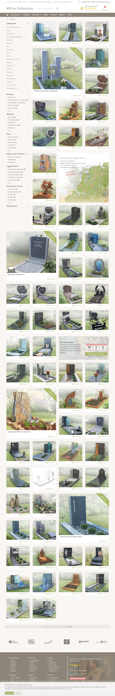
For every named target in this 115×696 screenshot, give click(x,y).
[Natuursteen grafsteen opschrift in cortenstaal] (70, 373)
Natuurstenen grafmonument (16, 274)
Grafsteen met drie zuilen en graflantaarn (46, 91)
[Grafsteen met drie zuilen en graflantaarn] (57, 73)
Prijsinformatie (34, 669)
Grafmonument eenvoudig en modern (71, 537)
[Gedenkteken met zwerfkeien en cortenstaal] (97, 399)
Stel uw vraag (52, 665)
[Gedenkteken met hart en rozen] (44, 215)
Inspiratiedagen (53, 669)
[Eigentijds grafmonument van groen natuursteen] (70, 241)
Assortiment (15, 15)
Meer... (10, 111)
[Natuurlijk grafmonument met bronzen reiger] (44, 163)
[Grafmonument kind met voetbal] (70, 425)
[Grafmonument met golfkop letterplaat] (70, 215)
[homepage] (7, 15)
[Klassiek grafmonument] (97, 477)
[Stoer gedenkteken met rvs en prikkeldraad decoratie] (18, 556)
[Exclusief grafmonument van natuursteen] (18, 477)
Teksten (32, 663)
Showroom (33, 680)
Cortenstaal (14, 682)
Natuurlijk (13, 671)
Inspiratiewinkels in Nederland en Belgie (40, 2)
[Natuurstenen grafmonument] (31, 256)
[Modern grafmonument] (44, 320)
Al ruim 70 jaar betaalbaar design (17, 2)
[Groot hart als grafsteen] (44, 294)
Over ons (54, 15)
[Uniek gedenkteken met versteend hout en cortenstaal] (70, 110)
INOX (12, 680)
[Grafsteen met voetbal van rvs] (44, 530)
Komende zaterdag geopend (63, 2)
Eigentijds (13, 665)
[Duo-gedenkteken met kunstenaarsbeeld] (97, 215)
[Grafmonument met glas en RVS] (97, 373)
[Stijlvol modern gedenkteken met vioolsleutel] (44, 582)
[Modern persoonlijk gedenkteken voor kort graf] (97, 268)
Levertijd (32, 665)
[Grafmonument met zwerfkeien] (97, 137)
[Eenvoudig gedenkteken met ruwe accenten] (70, 32)
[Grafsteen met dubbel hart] (18, 294)
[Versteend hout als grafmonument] (18, 504)
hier (70, 689)
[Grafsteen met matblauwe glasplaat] (97, 58)
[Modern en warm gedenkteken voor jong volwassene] (97, 241)
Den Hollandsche (53, 678)
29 (64, 627)
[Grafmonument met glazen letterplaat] (18, 320)
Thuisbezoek (52, 663)
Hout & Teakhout (15, 678)
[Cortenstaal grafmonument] (44, 189)
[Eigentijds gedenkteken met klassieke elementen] (70, 477)
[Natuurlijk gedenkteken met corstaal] (70, 399)
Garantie (32, 671)
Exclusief (13, 663)
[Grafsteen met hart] (44, 137)
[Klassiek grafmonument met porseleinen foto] (44, 110)
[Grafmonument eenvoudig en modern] (84, 518)
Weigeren (18, 693)
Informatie (35, 15)
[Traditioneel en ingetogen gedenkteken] (70, 294)
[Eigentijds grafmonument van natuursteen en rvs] (70, 320)
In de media (52, 680)
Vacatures (51, 682)
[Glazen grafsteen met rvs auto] (44, 346)
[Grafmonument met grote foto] (70, 556)
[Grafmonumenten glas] (44, 451)
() (12, 97)
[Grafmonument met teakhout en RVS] (97, 110)
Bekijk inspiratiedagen (96, 354)
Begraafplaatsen (34, 661)
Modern (13, 669)
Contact (69, 15)
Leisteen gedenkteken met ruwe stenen (19, 432)
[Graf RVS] (97, 582)
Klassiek (13, 667)
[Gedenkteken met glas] (18, 346)
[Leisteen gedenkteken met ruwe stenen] (31, 414)
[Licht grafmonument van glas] (18, 609)
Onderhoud (33, 667)
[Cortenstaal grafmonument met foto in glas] (70, 582)
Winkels (62, 15)
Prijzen (46, 15)
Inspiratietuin (33, 678)
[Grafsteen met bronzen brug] (97, 294)
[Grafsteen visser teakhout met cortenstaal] (44, 556)
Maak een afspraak (54, 667)
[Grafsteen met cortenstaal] (70, 137)
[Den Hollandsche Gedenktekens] (19, 8)
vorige (45, 627)
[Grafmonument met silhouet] (70, 451)
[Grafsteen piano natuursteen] (97, 556)
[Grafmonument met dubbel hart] (97, 84)
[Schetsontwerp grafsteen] (44, 477)
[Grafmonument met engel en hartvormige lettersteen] (97, 320)
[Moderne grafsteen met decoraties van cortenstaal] (97, 451)
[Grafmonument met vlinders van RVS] (44, 32)
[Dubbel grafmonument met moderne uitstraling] (18, 582)
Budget (13, 661)
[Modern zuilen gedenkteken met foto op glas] (97, 32)
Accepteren (9, 693)
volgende (69, 627)
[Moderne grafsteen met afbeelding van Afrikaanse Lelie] (18, 373)
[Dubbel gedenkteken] (44, 609)
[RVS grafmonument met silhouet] (70, 268)
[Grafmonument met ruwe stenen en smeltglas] (44, 504)
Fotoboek (27, 15)
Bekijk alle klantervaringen (77, 678)
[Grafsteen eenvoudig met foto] (18, 451)
